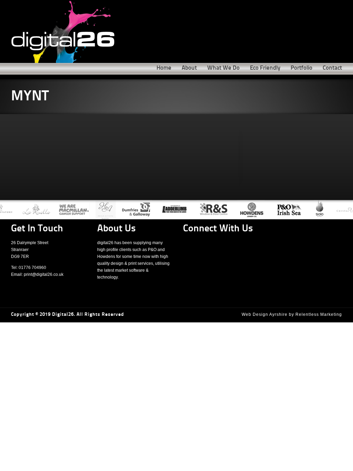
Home (164, 68)
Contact (332, 68)
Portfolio (301, 68)
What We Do (223, 68)
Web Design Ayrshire (265, 314)
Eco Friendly (265, 68)
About (189, 68)
